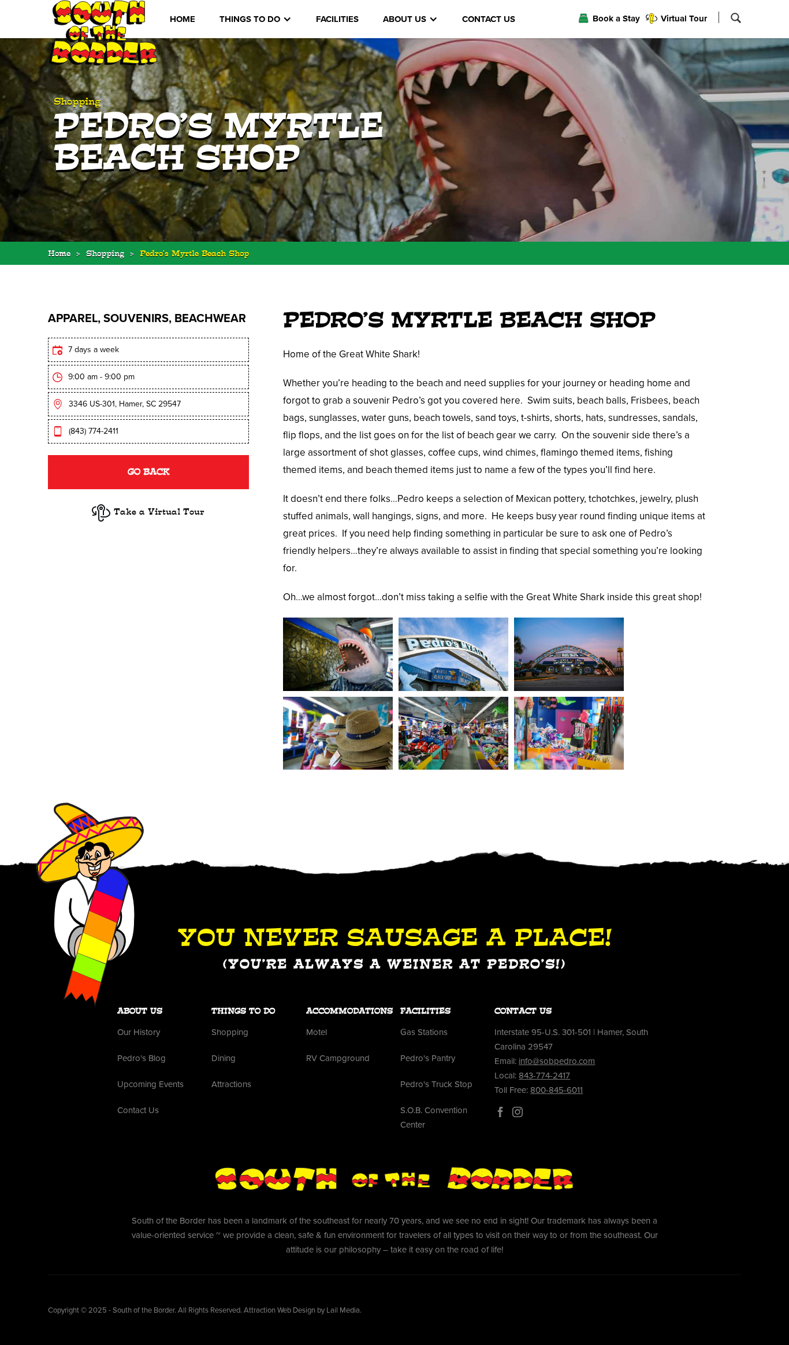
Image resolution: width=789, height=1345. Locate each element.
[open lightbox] (338, 654)
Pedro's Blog (141, 1058)
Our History (138, 1032)
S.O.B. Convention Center (433, 1117)
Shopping (105, 254)
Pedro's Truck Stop (436, 1084)
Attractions (231, 1084)
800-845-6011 (556, 1090)
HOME (182, 19)
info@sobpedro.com (557, 1061)
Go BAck (148, 472)
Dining (223, 1058)
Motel (316, 1032)
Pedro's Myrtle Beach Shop (194, 254)
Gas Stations (424, 1032)
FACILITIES (337, 19)
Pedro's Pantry (427, 1058)
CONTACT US (488, 19)
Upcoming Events (150, 1084)
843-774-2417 (544, 1075)
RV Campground (338, 1058)
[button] (255, 19)
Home (59, 254)
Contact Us (138, 1110)
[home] (103, 33)
